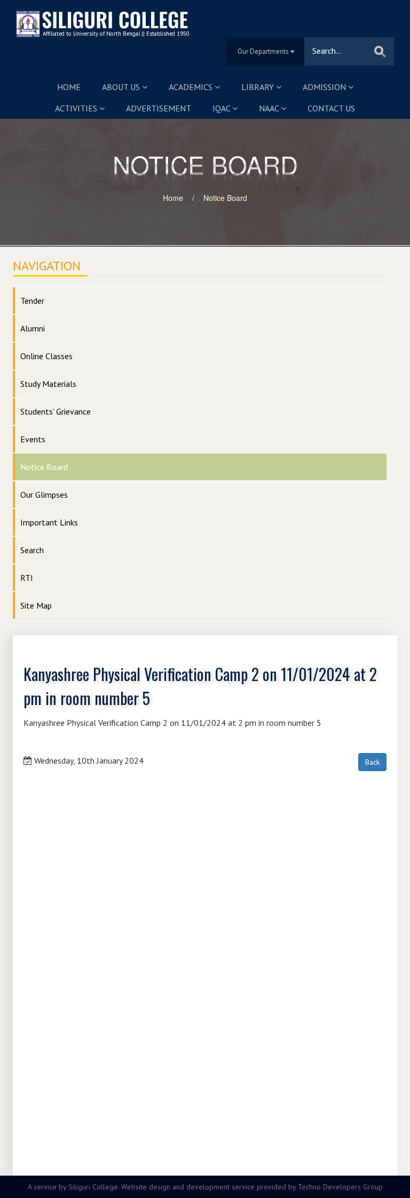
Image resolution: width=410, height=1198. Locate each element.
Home (69, 87)
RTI (26, 577)
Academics (192, 87)
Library (258, 87)
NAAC (270, 108)
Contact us (331, 108)
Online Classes (46, 356)
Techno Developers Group (340, 1187)
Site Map (36, 605)
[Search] (380, 51)
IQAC (222, 108)
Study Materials (48, 383)
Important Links (49, 522)
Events (32, 439)
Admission (325, 87)
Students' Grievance (55, 411)
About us (122, 87)
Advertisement (158, 108)
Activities (77, 108)
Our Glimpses (44, 494)
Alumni (32, 328)
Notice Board (225, 197)
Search (32, 550)
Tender (32, 300)
